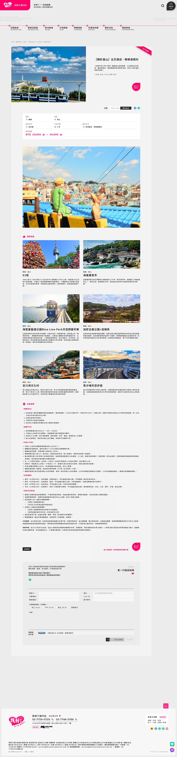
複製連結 (126, 108)
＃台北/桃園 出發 (110, 74)
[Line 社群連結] (163, 728)
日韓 (24, 42)
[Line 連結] (172, 744)
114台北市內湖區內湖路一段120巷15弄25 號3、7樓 (51, 723)
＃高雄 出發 (98, 74)
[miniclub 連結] (152, 729)
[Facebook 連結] (155, 728)
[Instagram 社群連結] (166, 728)
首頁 (12, 42)
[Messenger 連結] (172, 750)
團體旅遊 (19, 42)
